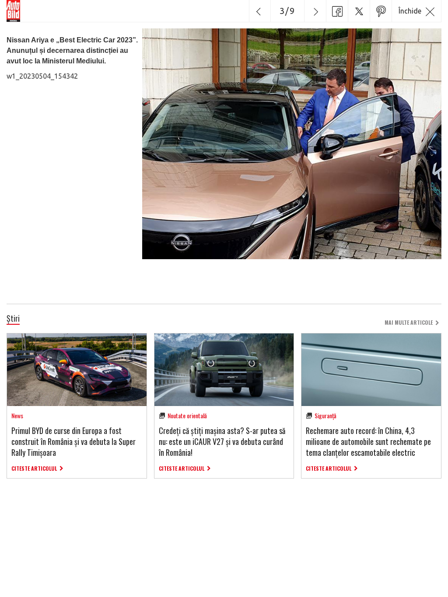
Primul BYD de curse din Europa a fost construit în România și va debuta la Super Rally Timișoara (73, 441)
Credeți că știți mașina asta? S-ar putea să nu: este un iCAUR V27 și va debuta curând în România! (222, 441)
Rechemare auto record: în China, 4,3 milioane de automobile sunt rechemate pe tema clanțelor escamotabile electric (368, 441)
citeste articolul (34, 468)
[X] (359, 11)
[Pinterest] (381, 11)
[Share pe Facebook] (337, 11)
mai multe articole (409, 322)
